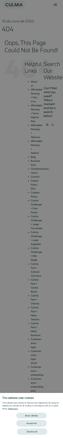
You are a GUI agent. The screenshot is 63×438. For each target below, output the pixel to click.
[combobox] (59, 396)
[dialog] (31, 415)
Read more (13, 409)
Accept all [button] (31, 423)
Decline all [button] (32, 431)
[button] (31, 414)
